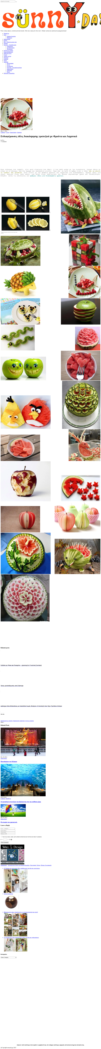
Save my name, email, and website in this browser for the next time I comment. (22, 836)
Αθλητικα (9, 70)
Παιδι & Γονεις (7, 53)
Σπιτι (5, 35)
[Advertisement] (50, 86)
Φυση (8, 72)
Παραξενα (6, 33)
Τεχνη (8, 64)
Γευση (5, 55)
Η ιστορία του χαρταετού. (9, 822)
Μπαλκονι (9, 37)
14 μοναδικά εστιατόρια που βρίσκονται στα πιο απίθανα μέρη (21, 802)
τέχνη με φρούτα (29, 720)
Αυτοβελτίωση (10, 47)
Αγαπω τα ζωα (7, 56)
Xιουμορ (6, 57)
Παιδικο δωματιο (11, 36)
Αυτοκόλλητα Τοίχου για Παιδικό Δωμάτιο (18, 865)
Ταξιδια (6, 43)
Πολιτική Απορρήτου (9, 73)
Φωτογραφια (10, 63)
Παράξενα (8, 798)
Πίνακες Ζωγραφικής (46, 865)
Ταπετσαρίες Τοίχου (35, 865)
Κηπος (5, 40)
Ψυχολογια (9, 49)
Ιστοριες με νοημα (8, 50)
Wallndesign (4, 865)
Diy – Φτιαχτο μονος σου (10, 42)
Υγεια (5, 60)
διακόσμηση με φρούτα (6, 720)
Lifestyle (6, 59)
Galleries (3, 132)
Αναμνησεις (10, 46)
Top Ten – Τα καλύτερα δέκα (14, 67)
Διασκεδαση (10, 69)
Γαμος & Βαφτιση (8, 52)
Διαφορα (6, 62)
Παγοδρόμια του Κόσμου (9, 761)
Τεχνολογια (10, 66)
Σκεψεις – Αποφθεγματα (10, 45)
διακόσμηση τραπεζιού (19, 720)
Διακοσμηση (7, 39)
